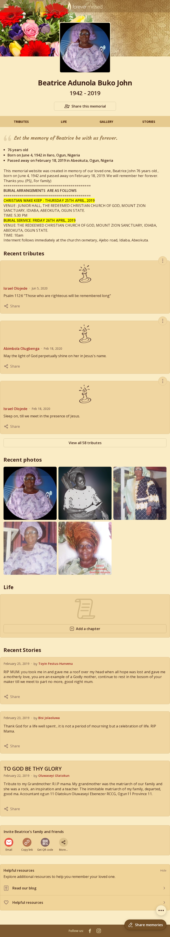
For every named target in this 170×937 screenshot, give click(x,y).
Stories (148, 122)
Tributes (21, 122)
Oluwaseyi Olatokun (54, 775)
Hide (163, 870)
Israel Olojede (15, 288)
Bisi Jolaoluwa (49, 718)
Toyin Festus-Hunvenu (55, 663)
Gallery (106, 122)
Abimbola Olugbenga (21, 348)
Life (64, 122)
